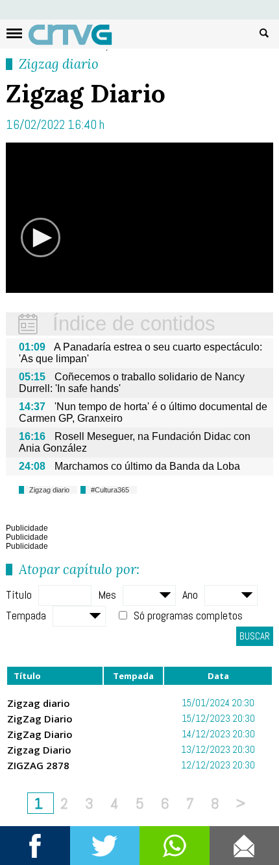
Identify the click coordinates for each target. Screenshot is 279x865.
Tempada (26, 615)
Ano (190, 594)
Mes (107, 594)
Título (19, 594)
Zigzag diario (59, 64)
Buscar (264, 32)
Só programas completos (188, 615)
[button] (40, 238)
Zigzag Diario (39, 749)
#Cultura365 (110, 490)
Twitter (105, 845)
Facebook (35, 845)
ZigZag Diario (40, 718)
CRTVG (77, 38)
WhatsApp (175, 845)
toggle (14, 33)
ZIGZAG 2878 (38, 765)
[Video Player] (140, 218)
